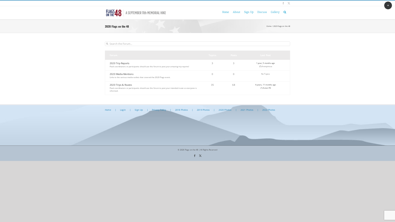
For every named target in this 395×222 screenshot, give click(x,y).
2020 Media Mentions (121, 74)
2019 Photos (203, 109)
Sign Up (139, 109)
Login (123, 109)
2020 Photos (225, 109)
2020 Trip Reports (119, 63)
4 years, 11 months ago (265, 84)
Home (108, 109)
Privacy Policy (159, 109)
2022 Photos (268, 109)
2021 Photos (247, 109)
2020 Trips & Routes (121, 84)
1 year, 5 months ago (265, 63)
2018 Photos (181, 109)
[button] (285, 11)
